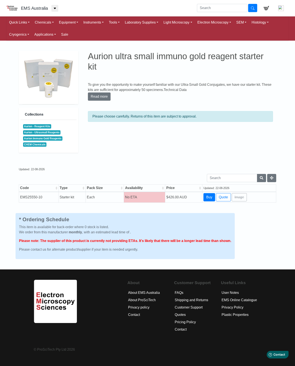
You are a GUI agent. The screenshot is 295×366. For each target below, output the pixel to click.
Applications (43, 34)
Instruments (92, 22)
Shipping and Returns (191, 300)
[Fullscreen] (271, 178)
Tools (113, 22)
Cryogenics (18, 34)
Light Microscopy (176, 22)
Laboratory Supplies (140, 22)
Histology (259, 22)
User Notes (230, 292)
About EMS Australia (144, 292)
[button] (266, 8)
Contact (134, 315)
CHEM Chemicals (35, 144)
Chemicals (43, 22)
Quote (223, 197)
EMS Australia (34, 8)
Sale (64, 34)
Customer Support (189, 307)
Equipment (67, 22)
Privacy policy (138, 307)
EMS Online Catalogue (239, 300)
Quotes (180, 315)
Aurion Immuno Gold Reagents (43, 138)
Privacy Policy (232, 307)
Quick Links (18, 22)
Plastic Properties (235, 315)
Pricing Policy (185, 322)
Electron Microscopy (212, 22)
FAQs (179, 292)
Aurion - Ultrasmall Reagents (42, 132)
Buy (209, 197)
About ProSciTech (142, 300)
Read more (99, 96)
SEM (240, 22)
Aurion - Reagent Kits (37, 126)
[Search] (261, 178)
